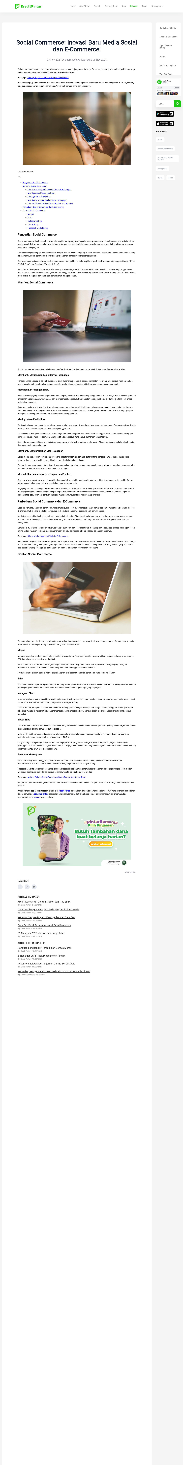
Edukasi (134, 6)
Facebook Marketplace (38, 228)
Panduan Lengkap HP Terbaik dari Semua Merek (44, 947)
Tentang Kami (111, 6)
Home (72, 6)
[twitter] (34, 889)
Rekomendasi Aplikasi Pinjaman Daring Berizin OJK (46, 963)
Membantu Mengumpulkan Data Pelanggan (47, 200)
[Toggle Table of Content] (19, 177)
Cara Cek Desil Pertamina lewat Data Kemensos (44, 925)
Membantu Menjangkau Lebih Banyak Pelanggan (49, 189)
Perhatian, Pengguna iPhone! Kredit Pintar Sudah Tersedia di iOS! (54, 971)
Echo (30, 217)
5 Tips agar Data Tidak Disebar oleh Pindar (41, 955)
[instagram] (27, 889)
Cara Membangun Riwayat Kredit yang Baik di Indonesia (48, 909)
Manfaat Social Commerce (34, 186)
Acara (144, 6)
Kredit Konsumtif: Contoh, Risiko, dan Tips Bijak (44, 901)
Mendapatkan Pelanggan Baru (41, 193)
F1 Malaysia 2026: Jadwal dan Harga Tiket (41, 933)
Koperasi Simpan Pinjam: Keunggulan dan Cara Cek (46, 917)
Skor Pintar (84, 6)
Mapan (31, 214)
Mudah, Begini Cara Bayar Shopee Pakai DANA (48, 77)
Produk (97, 6)
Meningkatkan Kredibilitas (39, 196)
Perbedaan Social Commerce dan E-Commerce (43, 207)
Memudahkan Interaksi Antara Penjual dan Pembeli (50, 203)
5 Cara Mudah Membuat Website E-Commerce (48, 536)
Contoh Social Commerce (34, 210)
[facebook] (20, 889)
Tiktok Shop (33, 224)
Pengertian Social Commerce (35, 182)
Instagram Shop (35, 221)
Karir (124, 6)
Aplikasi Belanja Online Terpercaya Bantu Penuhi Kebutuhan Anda (56, 777)
